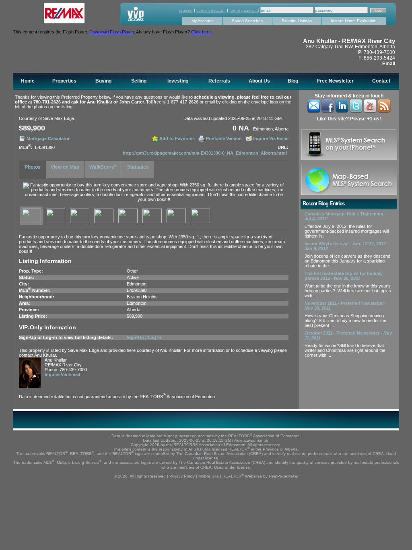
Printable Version (224, 138)
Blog (293, 81)
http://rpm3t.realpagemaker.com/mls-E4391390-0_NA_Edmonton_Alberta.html (205, 153)
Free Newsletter (335, 81)
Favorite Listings (297, 21)
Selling (138, 81)
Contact (381, 81)
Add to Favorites (177, 138)
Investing (177, 81)
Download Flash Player (111, 31)
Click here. (201, 31)
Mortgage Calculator (48, 138)
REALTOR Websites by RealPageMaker (260, 476)
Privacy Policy (182, 476)
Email (388, 63)
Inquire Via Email (270, 138)
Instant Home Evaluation (354, 21)
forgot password (244, 10)
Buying (103, 81)
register (186, 10)
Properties (64, 81)
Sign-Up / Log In (144, 337)
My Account (202, 21)
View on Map (65, 167)
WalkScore (103, 166)
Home (28, 81)
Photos (33, 167)
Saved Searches (247, 21)
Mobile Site (208, 476)
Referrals (219, 81)
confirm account (211, 10)
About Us (259, 81)
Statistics (138, 167)
